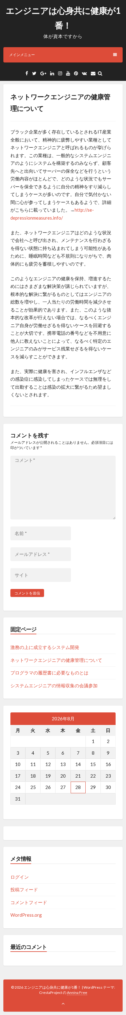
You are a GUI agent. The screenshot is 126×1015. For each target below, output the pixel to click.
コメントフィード (28, 902)
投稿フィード (24, 889)
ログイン (19, 877)
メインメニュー (22, 54)
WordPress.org (26, 915)
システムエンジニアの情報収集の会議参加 (54, 685)
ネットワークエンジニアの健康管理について (56, 660)
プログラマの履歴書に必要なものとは (49, 672)
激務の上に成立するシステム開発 (44, 647)
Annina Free (77, 992)
